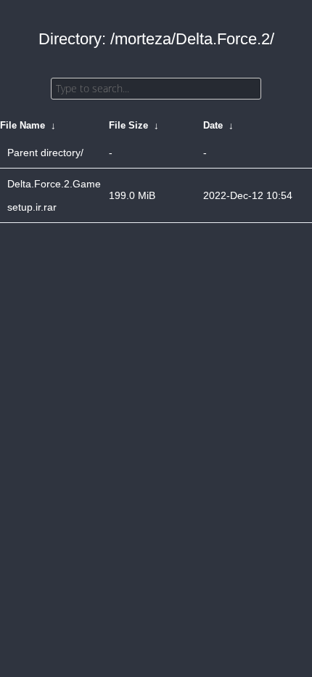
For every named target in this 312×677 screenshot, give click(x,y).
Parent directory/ (45, 152)
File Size (128, 125)
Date (213, 125)
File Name (22, 125)
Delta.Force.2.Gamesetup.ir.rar (54, 195)
